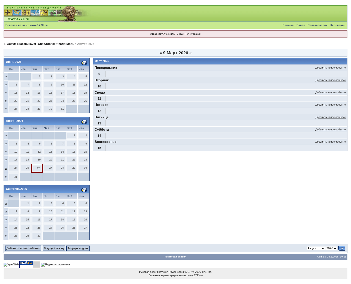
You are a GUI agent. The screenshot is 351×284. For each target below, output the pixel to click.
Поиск (301, 25)
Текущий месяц (54, 248)
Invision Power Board (171, 271)
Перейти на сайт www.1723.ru (26, 25)
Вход (180, 33)
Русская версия (149, 271)
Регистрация (192, 33)
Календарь (338, 25)
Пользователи (318, 25)
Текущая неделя (78, 248)
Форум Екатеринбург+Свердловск (31, 44)
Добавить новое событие (330, 67)
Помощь (288, 25)
